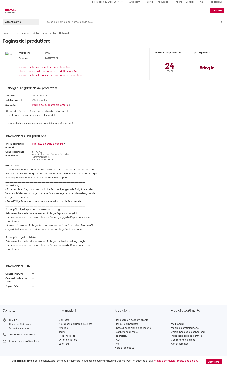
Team (62, 331)
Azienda (63, 327)
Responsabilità (67, 335)
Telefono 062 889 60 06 (22, 334)
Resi (117, 343)
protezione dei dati (187, 360)
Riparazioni (121, 335)
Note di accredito (124, 347)
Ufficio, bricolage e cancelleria (188, 331)
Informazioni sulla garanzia (47, 143)
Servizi (150, 2)
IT (172, 319)
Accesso (217, 10)
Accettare (213, 361)
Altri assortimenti (180, 343)
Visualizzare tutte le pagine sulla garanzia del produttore (50, 75)
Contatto (190, 2)
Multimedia (177, 323)
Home (6, 33)
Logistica (64, 343)
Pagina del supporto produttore (50, 105)
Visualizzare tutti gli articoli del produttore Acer (44, 67)
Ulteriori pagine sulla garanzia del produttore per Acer (48, 71)
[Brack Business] (10, 10)
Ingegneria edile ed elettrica (186, 335)
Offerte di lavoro (68, 339)
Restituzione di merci (126, 331)
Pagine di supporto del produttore (31, 33)
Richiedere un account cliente (131, 319)
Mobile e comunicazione (185, 327)
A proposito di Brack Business (75, 323)
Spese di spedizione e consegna (133, 327)
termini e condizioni (164, 360)
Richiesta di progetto (126, 323)
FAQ (201, 2)
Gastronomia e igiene (183, 339)
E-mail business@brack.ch (24, 341)
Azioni (179, 2)
